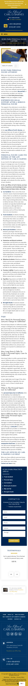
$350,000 (14, 426)
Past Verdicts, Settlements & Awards (14, 616)
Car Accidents (7, 192)
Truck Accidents (7, 215)
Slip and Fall (7, 489)
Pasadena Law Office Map (16, 590)
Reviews (10, 619)
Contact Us (17, 619)
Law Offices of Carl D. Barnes (13, 130)
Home (4, 614)
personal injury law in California (13, 393)
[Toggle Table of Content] (15, 66)
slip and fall (21, 91)
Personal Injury (8, 480)
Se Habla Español (15, 19)
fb (8, 634)
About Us (10, 614)
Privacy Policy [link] (20, 677)
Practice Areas (19, 614)
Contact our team (6, 463)
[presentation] (11, 574)
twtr (12, 634)
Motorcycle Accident (10, 486)
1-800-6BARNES (14, 24)
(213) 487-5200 (14, 27)
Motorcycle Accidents (9, 229)
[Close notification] (26, 4)
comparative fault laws (8, 443)
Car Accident (8, 483)
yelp (16, 634)
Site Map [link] (13, 677)
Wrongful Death (7, 303)
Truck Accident (8, 477)
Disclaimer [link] (6, 677)
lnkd (20, 634)
